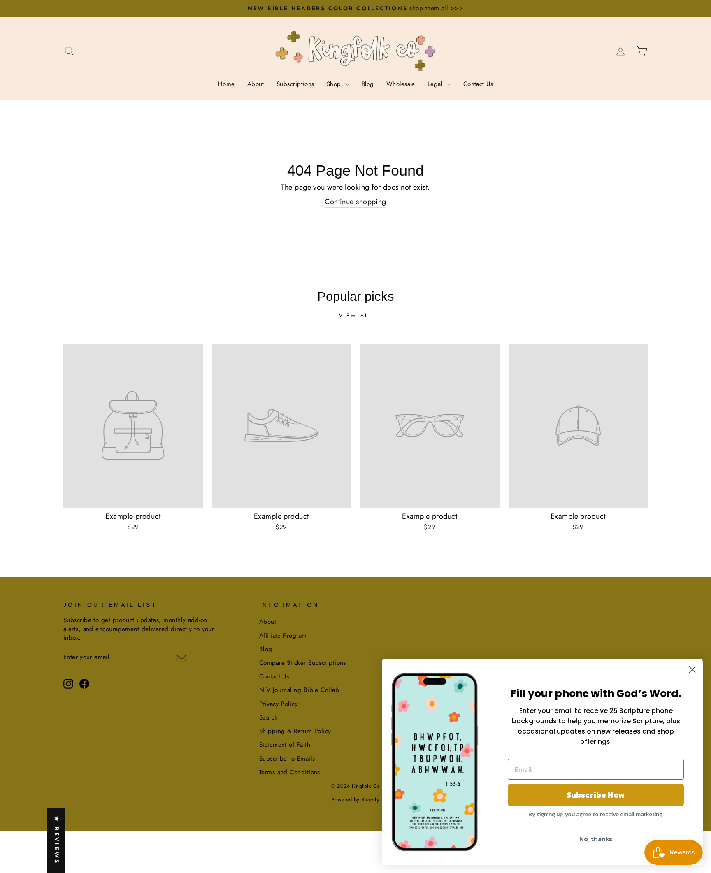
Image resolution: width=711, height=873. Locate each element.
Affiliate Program (283, 635)
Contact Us (478, 83)
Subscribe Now (596, 795)
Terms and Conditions (289, 772)
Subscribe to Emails (287, 758)
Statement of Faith (284, 744)
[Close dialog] (692, 669)
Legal (436, 83)
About (255, 83)
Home (226, 83)
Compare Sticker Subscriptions (302, 662)
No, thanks (595, 839)
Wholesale (400, 83)
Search (268, 717)
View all (355, 315)
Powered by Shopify (355, 799)
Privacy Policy (278, 703)
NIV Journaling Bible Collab (299, 689)
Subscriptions (295, 83)
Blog (368, 83)
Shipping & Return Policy (295, 731)
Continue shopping (355, 202)
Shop (335, 83)
